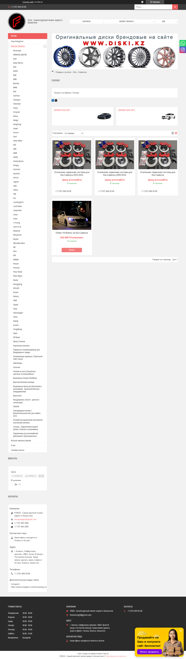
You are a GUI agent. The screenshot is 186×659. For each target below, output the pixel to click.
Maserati (16, 231)
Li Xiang (16, 223)
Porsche (16, 268)
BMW (15, 87)
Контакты (87, 21)
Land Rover (17, 206)
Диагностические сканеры (23, 382)
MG (14, 247)
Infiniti (16, 178)
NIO (14, 255)
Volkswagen (18, 313)
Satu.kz (106, 654)
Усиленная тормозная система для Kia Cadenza (157, 173)
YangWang (17, 329)
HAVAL (15, 157)
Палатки (16, 367)
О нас (13, 445)
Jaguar (16, 182)
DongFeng (17, 124)
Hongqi (16, 165)
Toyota (15, 305)
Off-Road (16, 337)
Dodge (15, 120)
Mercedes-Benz (19, 243)
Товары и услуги (63, 72)
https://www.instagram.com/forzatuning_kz (29, 587)
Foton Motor (17, 141)
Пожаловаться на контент (116, 656)
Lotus (15, 219)
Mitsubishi (17, 235)
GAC (14, 145)
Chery (15, 108)
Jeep (15, 186)
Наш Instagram (17, 41)
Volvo (15, 317)
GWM (15, 153)
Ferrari (16, 133)
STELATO (16, 288)
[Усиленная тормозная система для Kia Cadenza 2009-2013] (115, 154)
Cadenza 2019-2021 (62, 110)
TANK (15, 300)
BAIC (15, 75)
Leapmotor (17, 210)
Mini (15, 251)
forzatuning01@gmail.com (25, 519)
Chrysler (16, 112)
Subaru (16, 296)
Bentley (16, 83)
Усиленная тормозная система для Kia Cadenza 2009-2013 (114, 173)
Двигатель (17, 396)
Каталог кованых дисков (21, 441)
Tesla (15, 309)
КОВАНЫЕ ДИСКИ (20, 55)
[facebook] (53, 101)
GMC (15, 149)
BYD (14, 92)
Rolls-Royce (17, 276)
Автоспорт (17, 51)
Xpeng (15, 321)
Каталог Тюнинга (18, 46)
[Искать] (175, 7)
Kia (74, 72)
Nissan (16, 264)
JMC (14, 194)
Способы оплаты (17, 450)
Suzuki (15, 292)
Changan (16, 100)
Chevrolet (17, 104)
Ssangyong (17, 284)
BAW (15, 79)
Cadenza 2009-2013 (126, 110)
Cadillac (16, 96)
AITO (14, 67)
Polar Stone (17, 272)
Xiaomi (16, 325)
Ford (15, 137)
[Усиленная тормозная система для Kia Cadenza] (158, 154)
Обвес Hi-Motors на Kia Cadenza (72, 233)
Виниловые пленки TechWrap (25, 378)
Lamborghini (18, 202)
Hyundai (16, 174)
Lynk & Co (17, 227)
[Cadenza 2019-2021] (104, 116)
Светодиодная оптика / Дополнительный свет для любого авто (26, 413)
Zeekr (15, 333)
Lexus (15, 215)
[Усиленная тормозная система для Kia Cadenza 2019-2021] (72, 154)
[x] (56, 101)
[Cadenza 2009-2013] (168, 116)
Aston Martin (18, 63)
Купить (72, 250)
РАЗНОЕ (16, 407)
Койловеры (17, 363)
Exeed (15, 128)
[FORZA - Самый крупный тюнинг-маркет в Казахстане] (16, 21)
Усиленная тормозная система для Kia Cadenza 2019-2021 (71, 173)
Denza (15, 116)
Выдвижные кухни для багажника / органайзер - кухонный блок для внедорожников (27, 389)
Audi (15, 59)
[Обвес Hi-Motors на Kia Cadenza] (72, 215)
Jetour (15, 190)
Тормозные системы (21, 346)
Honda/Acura (18, 161)
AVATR (15, 71)
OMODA (15, 260)
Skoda (15, 280)
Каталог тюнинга (126, 21)
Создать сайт (28, 2)
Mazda (15, 239)
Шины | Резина (19, 341)
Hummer (16, 169)
